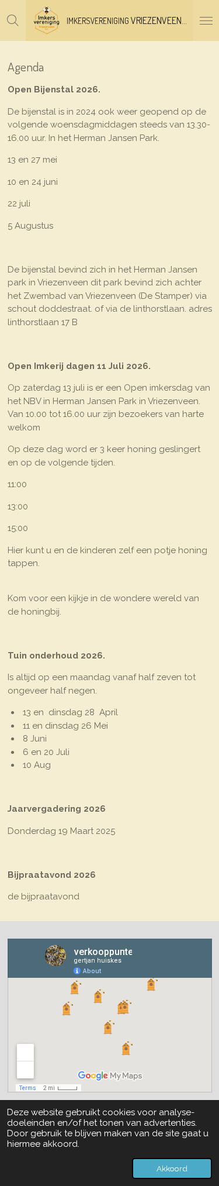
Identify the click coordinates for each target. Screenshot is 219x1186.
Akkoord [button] (172, 1168)
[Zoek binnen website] (13, 20)
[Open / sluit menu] (206, 20)
